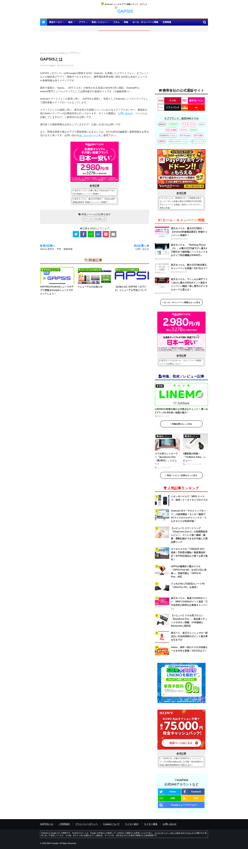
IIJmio (183, 130)
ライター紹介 (132, 824)
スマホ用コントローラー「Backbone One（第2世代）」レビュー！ (166, 458)
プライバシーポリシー (86, 824)
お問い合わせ (125, 113)
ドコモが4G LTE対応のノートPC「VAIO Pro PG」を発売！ (188, 585)
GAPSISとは (46, 824)
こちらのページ (90, 135)
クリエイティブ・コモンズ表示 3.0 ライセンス (174, 833)
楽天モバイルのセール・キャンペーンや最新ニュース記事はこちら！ (180, 362)
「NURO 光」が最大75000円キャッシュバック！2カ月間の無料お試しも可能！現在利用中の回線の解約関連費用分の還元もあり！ (181, 761)
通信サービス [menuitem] (55, 22)
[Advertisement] (94, 42)
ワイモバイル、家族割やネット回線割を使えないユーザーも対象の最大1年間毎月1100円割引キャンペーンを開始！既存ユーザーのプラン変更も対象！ (181, 203)
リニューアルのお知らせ (90, 286)
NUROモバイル (168, 135)
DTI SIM (198, 135)
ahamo (162, 124)
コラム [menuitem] (116, 22)
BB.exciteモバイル (178, 141)
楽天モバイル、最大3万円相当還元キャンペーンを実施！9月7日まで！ (189, 266)
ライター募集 (151, 824)
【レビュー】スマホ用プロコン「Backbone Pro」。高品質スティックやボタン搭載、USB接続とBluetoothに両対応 (189, 620)
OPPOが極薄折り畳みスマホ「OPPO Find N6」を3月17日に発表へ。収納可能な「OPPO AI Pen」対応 (189, 571)
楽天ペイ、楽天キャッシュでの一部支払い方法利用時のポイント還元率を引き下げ (189, 636)
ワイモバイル (188, 124)
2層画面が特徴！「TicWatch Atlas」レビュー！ (194, 457)
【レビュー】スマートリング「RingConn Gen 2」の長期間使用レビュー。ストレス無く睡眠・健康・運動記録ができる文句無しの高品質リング (189, 535)
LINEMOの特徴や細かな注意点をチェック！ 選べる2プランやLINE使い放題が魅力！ (181, 411)
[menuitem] (43, 22)
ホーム (43, 53)
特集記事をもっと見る (182, 424)
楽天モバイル (196, 100)
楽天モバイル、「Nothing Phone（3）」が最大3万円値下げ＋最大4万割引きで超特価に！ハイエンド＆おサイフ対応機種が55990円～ (189, 250)
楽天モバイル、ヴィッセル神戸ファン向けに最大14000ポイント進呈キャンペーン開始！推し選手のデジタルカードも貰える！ (189, 284)
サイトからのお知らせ (58, 53)
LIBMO (161, 141)
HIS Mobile (185, 135)
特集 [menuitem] (126, 22)
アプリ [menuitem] (82, 22)
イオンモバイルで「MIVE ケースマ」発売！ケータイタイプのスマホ (189, 498)
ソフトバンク (173, 107)
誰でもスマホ (197, 141)
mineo (193, 130)
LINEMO (173, 124)
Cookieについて (111, 824)
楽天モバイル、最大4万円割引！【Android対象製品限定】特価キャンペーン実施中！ (94, 200)
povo (201, 124)
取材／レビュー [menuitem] (99, 22)
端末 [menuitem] (70, 22)
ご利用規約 (64, 824)
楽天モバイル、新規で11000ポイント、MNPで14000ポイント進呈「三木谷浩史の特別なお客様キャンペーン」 (189, 603)
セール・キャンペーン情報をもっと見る (182, 302)
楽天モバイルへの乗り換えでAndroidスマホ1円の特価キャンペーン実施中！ (94, 192)
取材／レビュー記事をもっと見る (182, 475)
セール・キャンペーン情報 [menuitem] (145, 22)
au (196, 107)
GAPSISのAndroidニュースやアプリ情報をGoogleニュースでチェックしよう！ (57, 290)
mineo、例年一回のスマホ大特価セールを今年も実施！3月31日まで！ (189, 649)
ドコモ (172, 100)
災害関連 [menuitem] (167, 22)
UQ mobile (171, 130)
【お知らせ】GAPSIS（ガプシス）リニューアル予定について (131, 288)
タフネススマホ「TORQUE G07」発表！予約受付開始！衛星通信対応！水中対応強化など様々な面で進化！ (189, 554)
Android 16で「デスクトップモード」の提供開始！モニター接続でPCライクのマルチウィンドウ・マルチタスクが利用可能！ (188, 516)
